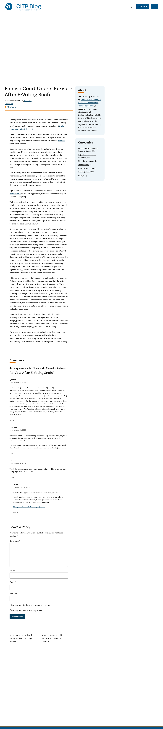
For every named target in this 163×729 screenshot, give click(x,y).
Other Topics (11, 107)
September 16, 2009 (18, 430)
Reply (12, 420)
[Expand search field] (154, 6)
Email (13, 582)
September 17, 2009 (21, 487)
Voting (80, 175)
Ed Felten (28, 101)
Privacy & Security (85, 168)
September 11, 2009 (18, 382)
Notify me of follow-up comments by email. (32, 605)
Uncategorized (83, 172)
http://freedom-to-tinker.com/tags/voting (29, 507)
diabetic (14, 461)
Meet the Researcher (86, 161)
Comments (9, 104)
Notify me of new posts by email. (27, 610)
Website (13, 593)
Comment (15, 541)
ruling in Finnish (25, 129)
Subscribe (142, 6)
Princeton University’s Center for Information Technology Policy (89, 102)
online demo (15, 193)
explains (61, 140)
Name (13, 570)
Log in (131, 6)
